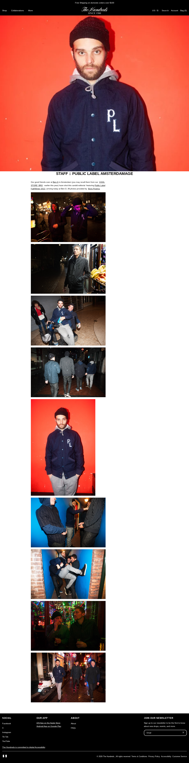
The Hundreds (108, 756)
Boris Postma (94, 189)
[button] (183, 10)
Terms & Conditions (139, 756)
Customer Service (179, 756)
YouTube (6, 741)
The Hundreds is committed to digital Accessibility (23, 747)
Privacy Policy (154, 756)
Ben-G (56, 182)
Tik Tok (5, 737)
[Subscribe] (183, 732)
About (73, 723)
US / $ (155, 10)
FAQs (73, 728)
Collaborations (17, 10)
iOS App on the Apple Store (48, 723)
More (30, 10)
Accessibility (166, 756)
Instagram (6, 732)
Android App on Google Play (49, 726)
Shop (4, 10)
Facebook (6, 723)
